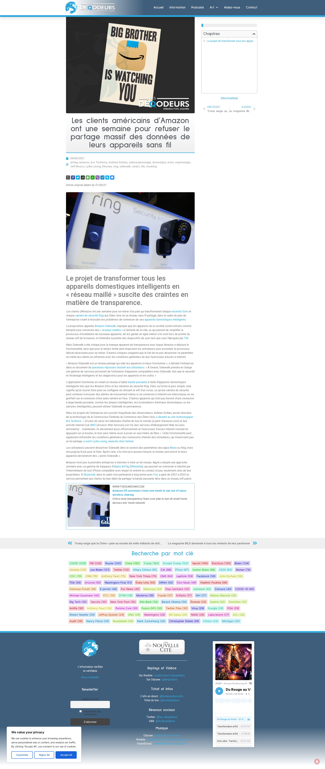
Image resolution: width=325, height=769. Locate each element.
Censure (223, 589)
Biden (242, 563)
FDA (75, 582)
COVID (78, 563)
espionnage (182, 162)
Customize (22, 754)
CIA (166, 569)
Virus (197, 608)
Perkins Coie (126, 608)
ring (115, 166)
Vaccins (99, 601)
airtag (74, 162)
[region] (44, 744)
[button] (254, 34)
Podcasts (197, 7)
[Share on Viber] (97, 177)
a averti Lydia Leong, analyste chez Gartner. (108, 441)
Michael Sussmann (84, 595)
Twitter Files (177, 608)
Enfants (184, 595)
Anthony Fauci (113, 576)
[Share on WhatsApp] (93, 177)
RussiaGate (123, 621)
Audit (76, 621)
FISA (233, 608)
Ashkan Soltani (118, 162)
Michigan (231, 621)
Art (212, 7)
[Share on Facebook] (73, 177)
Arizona (93, 582)
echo (170, 162)
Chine (132, 563)
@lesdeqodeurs (170, 700)
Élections (221, 563)
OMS (166, 576)
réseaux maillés (111, 330)
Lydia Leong (93, 166)
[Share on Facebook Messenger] (112, 177)
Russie (113, 563)
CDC (76, 576)
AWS (93, 425)
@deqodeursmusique (167, 735)
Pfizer (182, 569)
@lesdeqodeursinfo (171, 696)
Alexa (173, 447)
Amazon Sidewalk (105, 326)
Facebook (206, 576)
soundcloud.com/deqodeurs (170, 743)
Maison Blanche (223, 595)
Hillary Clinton (145, 569)
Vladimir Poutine (213, 582)
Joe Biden (100, 569)
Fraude (165, 595)
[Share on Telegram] (102, 177)
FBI (96, 563)
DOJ (239, 614)
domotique (159, 162)
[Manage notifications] (317, 761)
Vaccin (200, 563)
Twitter (121, 569)
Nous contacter (90, 677)
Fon (155, 474)
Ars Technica (99, 162)
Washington (154, 614)
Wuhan (243, 569)
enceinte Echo (179, 311)
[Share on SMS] (88, 177)
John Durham (231, 576)
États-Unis (145, 582)
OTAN (126, 595)
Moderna (145, 595)
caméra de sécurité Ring (89, 315)
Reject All (44, 754)
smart (135, 166)
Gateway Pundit (83, 589)
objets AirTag (121, 466)
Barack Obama (174, 601)
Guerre (217, 601)
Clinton (210, 621)
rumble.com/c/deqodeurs (169, 675)
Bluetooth (89, 474)
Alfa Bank (148, 601)
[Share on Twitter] (78, 177)
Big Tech (78, 601)
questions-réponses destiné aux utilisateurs (118, 367)
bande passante (137, 382)
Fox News (130, 589)
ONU (134, 614)
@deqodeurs (169, 679)
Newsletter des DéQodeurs (92, 713)
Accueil (159, 7)
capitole (184, 576)
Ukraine (78, 569)
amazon (84, 162)
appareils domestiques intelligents (165, 319)
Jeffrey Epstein (111, 614)
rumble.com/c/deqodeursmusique (167, 739)
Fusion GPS (152, 608)
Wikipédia (136, 466)
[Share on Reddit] (83, 177)
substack (202, 589)
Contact (251, 7)
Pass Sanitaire (177, 589)
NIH (201, 595)
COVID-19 (244, 589)
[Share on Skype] (107, 177)
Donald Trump (175, 563)
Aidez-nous (232, 7)
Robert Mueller (82, 614)
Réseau (107, 166)
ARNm (166, 582)
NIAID (197, 614)
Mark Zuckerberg (151, 621)
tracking (151, 166)
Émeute (198, 601)
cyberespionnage (140, 162)
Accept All (66, 754)
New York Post (123, 601)
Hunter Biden (203, 569)
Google (215, 608)
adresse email (90, 698)
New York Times (143, 576)
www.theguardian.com (128, 486)
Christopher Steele (184, 621)
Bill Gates (178, 614)
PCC (109, 595)
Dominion (238, 601)
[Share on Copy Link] (68, 177)
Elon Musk (186, 582)
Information (177, 7)
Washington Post (118, 582)
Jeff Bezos (77, 166)
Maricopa (152, 589)
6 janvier (108, 589)
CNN (91, 576)
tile (143, 166)
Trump (151, 563)
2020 (225, 569)
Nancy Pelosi (97, 621)
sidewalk (125, 166)
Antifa (76, 608)
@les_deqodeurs (167, 717)
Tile (186, 338)
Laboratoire (218, 614)
